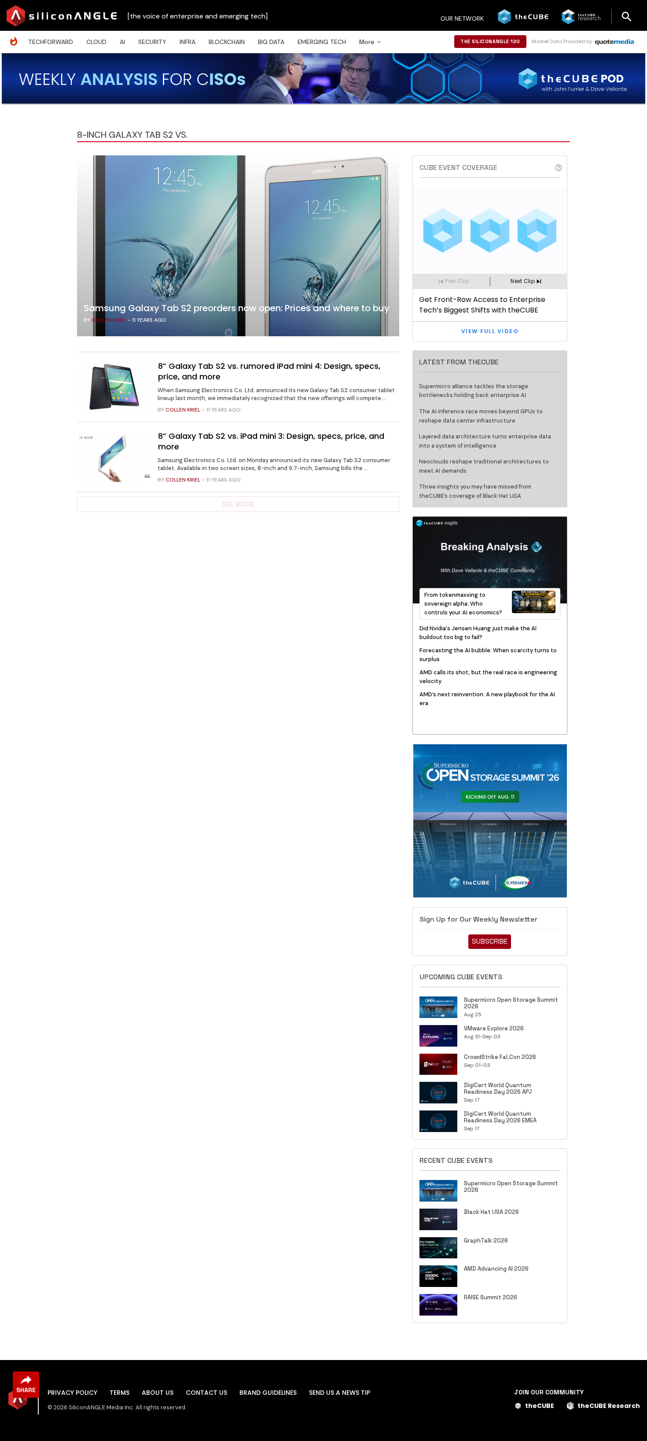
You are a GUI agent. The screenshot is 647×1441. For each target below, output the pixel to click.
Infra (187, 42)
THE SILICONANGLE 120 (490, 41)
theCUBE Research (608, 1405)
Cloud (96, 42)
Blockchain (227, 42)
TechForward (50, 42)
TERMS (119, 1392)
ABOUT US (157, 1392)
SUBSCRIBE (489, 941)
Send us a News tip (339, 1392)
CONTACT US (206, 1392)
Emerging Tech (322, 42)
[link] (238, 248)
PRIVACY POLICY (72, 1392)
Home (16, 37)
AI (122, 42)
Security (152, 42)
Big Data (271, 42)
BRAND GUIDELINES (268, 1392)
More (366, 42)
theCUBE (539, 1405)
